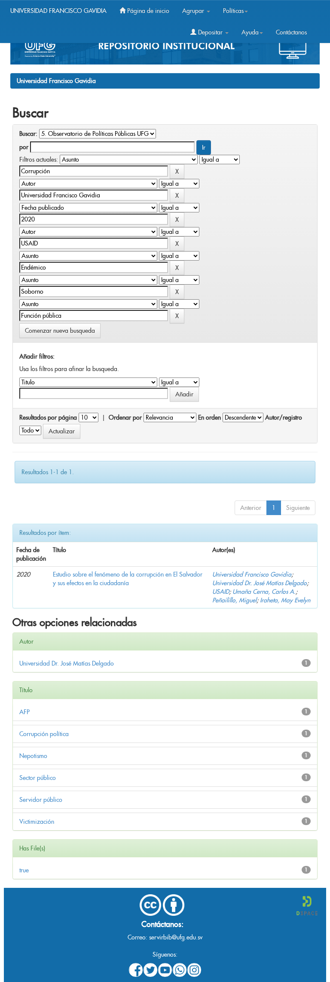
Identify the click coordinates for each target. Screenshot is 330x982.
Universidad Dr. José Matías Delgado (259, 583)
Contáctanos (291, 32)
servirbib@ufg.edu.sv (175, 937)
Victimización (36, 821)
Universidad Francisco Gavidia (56, 81)
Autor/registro (283, 417)
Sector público (37, 778)
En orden (209, 417)
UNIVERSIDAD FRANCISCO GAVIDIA (58, 11)
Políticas (233, 11)
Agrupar (194, 11)
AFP (24, 712)
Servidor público (40, 800)
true (24, 870)
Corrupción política (44, 734)
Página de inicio (147, 11)
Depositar (210, 32)
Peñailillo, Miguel (234, 600)
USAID (220, 591)
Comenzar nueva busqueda (60, 330)
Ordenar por (125, 417)
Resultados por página (48, 417)
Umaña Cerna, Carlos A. (264, 591)
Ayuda (250, 32)
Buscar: (28, 134)
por (23, 147)
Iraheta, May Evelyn (285, 600)
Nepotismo (33, 756)
